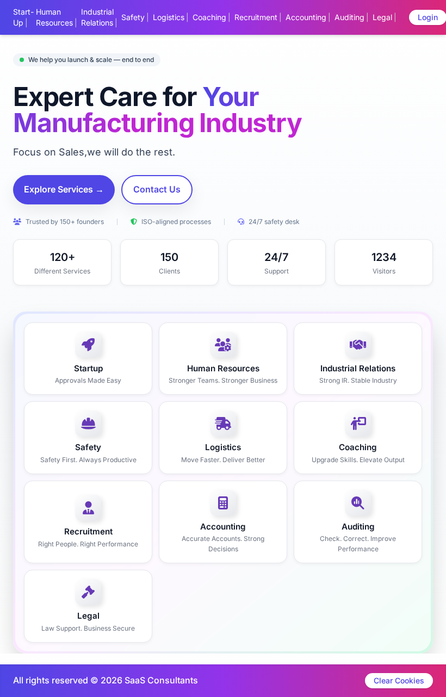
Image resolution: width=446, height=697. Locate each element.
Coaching (209, 17)
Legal (382, 17)
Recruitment (255, 17)
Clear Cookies (399, 680)
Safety (133, 17)
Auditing (349, 17)
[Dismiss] (267, 684)
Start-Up (23, 17)
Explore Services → (64, 189)
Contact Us (157, 189)
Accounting (306, 17)
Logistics (168, 17)
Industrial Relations (97, 17)
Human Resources (54, 17)
